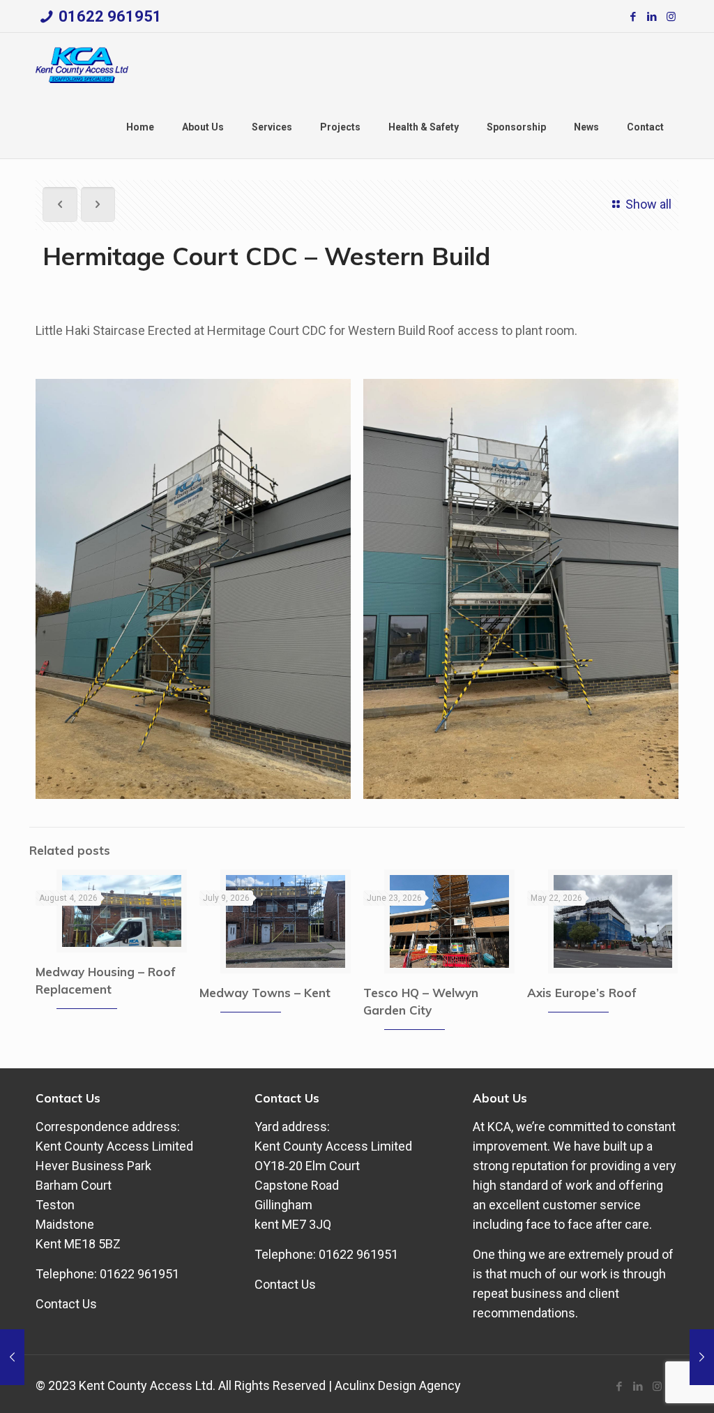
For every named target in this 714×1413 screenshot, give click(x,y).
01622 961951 (110, 16)
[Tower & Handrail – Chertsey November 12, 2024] (702, 1357)
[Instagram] (671, 16)
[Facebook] (633, 16)
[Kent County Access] (82, 64)
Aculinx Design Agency (398, 1385)
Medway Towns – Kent (265, 992)
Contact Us (66, 1303)
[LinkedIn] (652, 16)
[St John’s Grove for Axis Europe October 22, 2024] (12, 1357)
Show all (648, 204)
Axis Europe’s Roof (582, 992)
